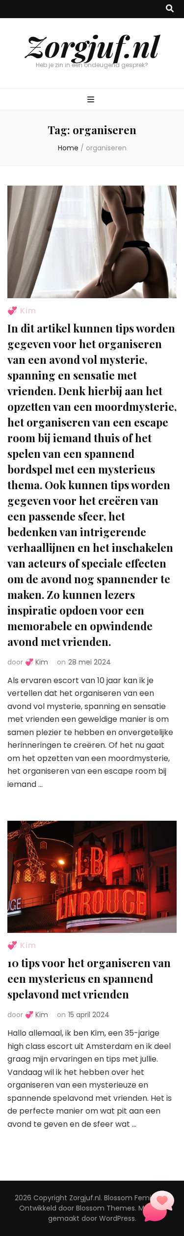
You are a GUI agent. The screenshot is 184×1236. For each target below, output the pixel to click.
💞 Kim (21, 310)
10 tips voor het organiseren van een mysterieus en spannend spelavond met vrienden (89, 978)
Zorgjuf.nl (92, 45)
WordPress (117, 1218)
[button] (158, 1208)
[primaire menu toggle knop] (92, 100)
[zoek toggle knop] (170, 9)
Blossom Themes (105, 1208)
